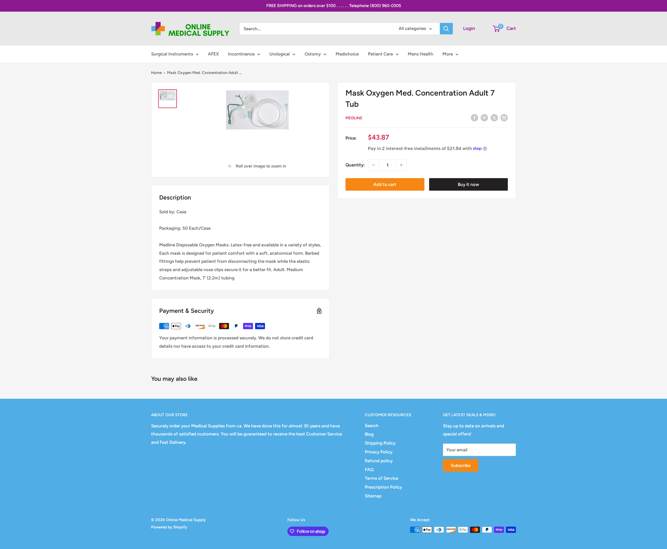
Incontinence (241, 54)
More (447, 54)
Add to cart (384, 184)
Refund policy (379, 460)
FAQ (369, 469)
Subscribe (461, 465)
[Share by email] (504, 117)
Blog (369, 434)
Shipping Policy (380, 443)
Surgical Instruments (172, 54)
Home (156, 72)
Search (372, 425)
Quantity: (355, 164)
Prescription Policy (383, 487)
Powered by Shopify (169, 527)
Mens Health (420, 54)
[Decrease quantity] (373, 165)
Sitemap (373, 495)
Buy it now (468, 184)
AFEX (213, 54)
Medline (353, 118)
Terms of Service (381, 478)
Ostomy (313, 54)
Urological (279, 54)
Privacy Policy (378, 451)
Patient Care (380, 54)
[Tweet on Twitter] (494, 117)
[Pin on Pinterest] (484, 117)
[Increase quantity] (401, 165)
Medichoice (347, 54)
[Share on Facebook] (474, 117)
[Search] (446, 28)
